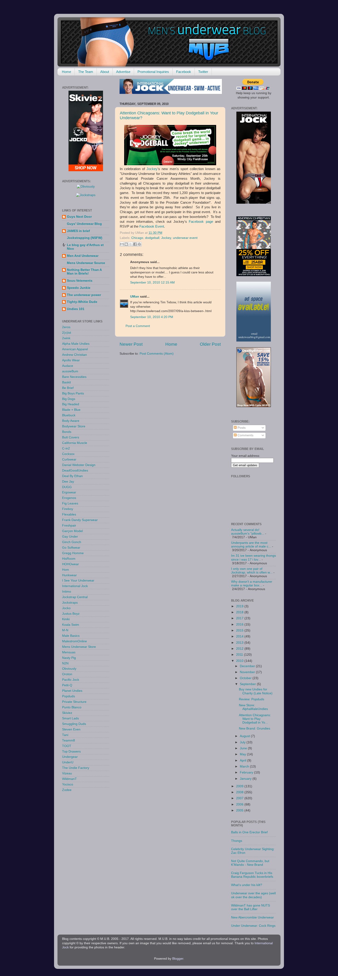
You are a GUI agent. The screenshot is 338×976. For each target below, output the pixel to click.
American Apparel (75, 349)
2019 (240, 606)
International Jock (75, 586)
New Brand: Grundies (254, 728)
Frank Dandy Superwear (80, 520)
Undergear (70, 757)
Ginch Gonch (71, 542)
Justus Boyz (71, 613)
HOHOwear (70, 564)
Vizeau (67, 773)
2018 (240, 612)
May (243, 754)
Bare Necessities (74, 377)
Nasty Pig (69, 658)
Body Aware (70, 421)
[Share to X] (130, 244)
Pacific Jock (70, 679)
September (248, 684)
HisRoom (68, 558)
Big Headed (70, 404)
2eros (66, 327)
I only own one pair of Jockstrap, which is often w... (251, 570)
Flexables (69, 514)
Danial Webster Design (78, 465)
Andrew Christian (74, 354)
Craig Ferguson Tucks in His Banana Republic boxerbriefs (252, 874)
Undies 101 (75, 309)
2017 (240, 618)
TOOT (66, 746)
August (245, 736)
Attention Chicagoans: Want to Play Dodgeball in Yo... (255, 718)
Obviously (69, 668)
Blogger (177, 958)
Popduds (68, 696)
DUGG (67, 487)
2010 (240, 661)
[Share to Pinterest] (139, 244)
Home (66, 72)
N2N (65, 663)
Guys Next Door (79, 216)
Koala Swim (70, 624)
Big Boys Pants (73, 393)
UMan (134, 296)
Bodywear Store (73, 426)
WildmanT (69, 779)
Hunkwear (69, 575)
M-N (65, 630)
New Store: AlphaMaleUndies (253, 707)
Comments (245, 435)
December (248, 666)
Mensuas (68, 652)
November (248, 672)
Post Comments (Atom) (157, 353)
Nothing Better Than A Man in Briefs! (84, 271)
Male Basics (71, 635)
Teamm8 (68, 740)
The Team (85, 72)
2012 (240, 648)
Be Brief (68, 388)
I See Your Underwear (78, 580)
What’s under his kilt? (246, 885)
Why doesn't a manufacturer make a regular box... (251, 583)
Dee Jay (68, 481)
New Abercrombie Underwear (252, 917)
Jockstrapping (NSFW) (84, 238)
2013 (240, 642)
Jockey (152, 169)
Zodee (67, 790)
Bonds (66, 432)
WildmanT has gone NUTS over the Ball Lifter (250, 907)
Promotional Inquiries (153, 72)
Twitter (203, 72)
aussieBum (70, 371)
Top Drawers (71, 751)
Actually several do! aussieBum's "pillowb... (247, 531)
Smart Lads (70, 718)
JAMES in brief (78, 231)
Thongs (236, 841)
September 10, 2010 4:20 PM (151, 317)
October (246, 678)
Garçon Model (72, 531)
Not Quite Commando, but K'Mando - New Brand (250, 862)
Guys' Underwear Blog (84, 224)
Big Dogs (68, 399)
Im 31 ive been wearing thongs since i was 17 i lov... (253, 557)
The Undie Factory (75, 768)
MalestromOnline (74, 641)
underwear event (185, 238)
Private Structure (74, 702)
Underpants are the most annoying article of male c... (251, 544)
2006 (240, 804)
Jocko (66, 608)
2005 (240, 810)
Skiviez (67, 713)
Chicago (137, 238)
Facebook (183, 72)
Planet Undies (72, 690)
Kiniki (66, 619)
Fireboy (67, 509)
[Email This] (122, 244)
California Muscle (74, 443)
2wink (66, 338)
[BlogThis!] (126, 244)
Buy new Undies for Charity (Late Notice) (255, 691)
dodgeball (152, 238)
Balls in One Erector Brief (249, 832)
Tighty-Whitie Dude (82, 302)
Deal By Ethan (72, 476)
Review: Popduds (251, 699)
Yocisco (67, 784)
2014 (240, 636)
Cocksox (68, 454)
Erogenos (69, 498)
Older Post (210, 344)
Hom (65, 569)
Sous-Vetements (79, 280)
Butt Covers (70, 437)
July (243, 742)
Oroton (67, 674)
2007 (240, 798)
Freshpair (69, 525)
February (247, 772)
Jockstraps (70, 602)
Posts (241, 427)
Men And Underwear (82, 256)
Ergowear (69, 492)
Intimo (66, 591)
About (104, 72)
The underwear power (84, 295)
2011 (240, 654)
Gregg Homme (73, 553)
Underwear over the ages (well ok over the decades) (253, 895)
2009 (240, 786)
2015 (240, 630)
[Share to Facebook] (135, 244)
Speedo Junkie (78, 288)
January (246, 778)
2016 (240, 624)
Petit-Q (67, 685)
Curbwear (69, 459)
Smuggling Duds (74, 724)
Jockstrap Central (75, 597)
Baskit (66, 382)
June (244, 748)
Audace (67, 366)
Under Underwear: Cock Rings (253, 925)
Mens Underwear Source (86, 263)
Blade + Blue (71, 409)
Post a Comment (138, 326)
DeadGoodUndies (75, 470)
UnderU (67, 762)
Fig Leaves (70, 503)
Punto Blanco (71, 707)
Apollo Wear (71, 360)
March (245, 766)
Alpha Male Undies (75, 343)
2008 (240, 792)
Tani (65, 735)
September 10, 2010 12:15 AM (152, 282)
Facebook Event (151, 226)
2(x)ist (66, 332)
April (243, 760)
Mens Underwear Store (79, 647)
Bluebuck (68, 415)
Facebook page (201, 221)
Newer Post (131, 344)
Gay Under (70, 536)
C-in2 (66, 448)
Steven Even (71, 729)
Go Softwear (71, 547)
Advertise (123, 72)
